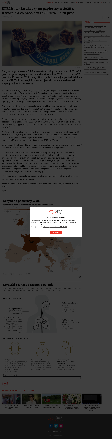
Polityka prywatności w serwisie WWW (55, 227)
